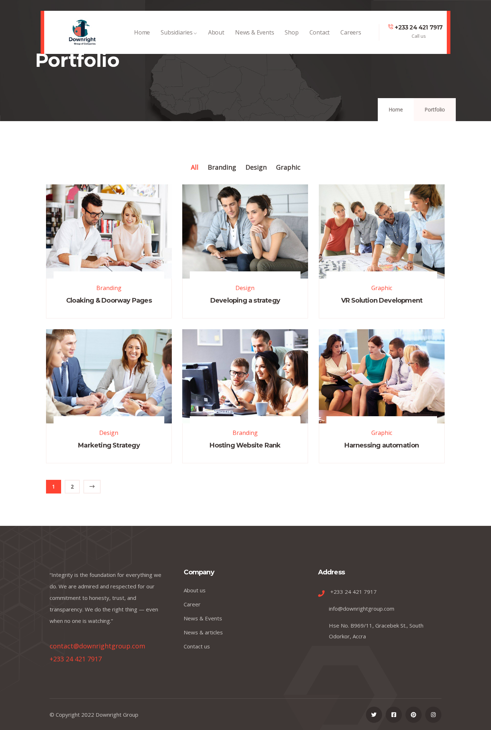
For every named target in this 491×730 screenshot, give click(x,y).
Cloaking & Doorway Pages (109, 300)
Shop (291, 32)
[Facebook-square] (394, 715)
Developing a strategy (245, 300)
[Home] (82, 32)
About (216, 32)
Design (244, 288)
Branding (108, 288)
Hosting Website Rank (245, 445)
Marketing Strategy (109, 445)
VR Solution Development (382, 300)
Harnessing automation (381, 445)
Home (142, 32)
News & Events (254, 32)
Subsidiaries (177, 32)
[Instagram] (433, 715)
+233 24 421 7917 (418, 27)
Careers (350, 32)
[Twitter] (374, 715)
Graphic (381, 288)
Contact (319, 32)
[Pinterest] (413, 715)
